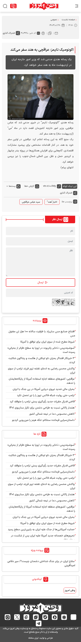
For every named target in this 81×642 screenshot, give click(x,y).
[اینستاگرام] (7, 617)
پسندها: (11, 186)
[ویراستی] (36, 617)
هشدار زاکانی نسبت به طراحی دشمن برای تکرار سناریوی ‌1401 (42, 408)
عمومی (54, 19)
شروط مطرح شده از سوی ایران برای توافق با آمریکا (47, 342)
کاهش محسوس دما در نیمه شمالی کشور (52, 414)
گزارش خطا (29, 186)
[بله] (45, 617)
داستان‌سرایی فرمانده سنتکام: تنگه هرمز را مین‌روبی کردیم (43, 420)
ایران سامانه (33, 638)
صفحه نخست (68, 19)
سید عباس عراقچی (31, 202)
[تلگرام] (39, 623)
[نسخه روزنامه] (13, 6)
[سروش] (55, 617)
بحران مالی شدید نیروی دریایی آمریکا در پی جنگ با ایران (44, 389)
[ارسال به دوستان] (56, 33)
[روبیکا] (64, 617)
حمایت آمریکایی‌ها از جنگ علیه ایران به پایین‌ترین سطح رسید (41, 530)
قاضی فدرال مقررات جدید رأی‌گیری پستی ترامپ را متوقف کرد (42, 402)
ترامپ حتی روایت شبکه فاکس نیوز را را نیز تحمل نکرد (46, 395)
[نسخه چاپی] (43, 33)
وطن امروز (70, 590)
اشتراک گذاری (9, 33)
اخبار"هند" (52, 202)
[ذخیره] (50, 33)
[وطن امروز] (44, 6)
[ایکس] (17, 617)
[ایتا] (26, 617)
